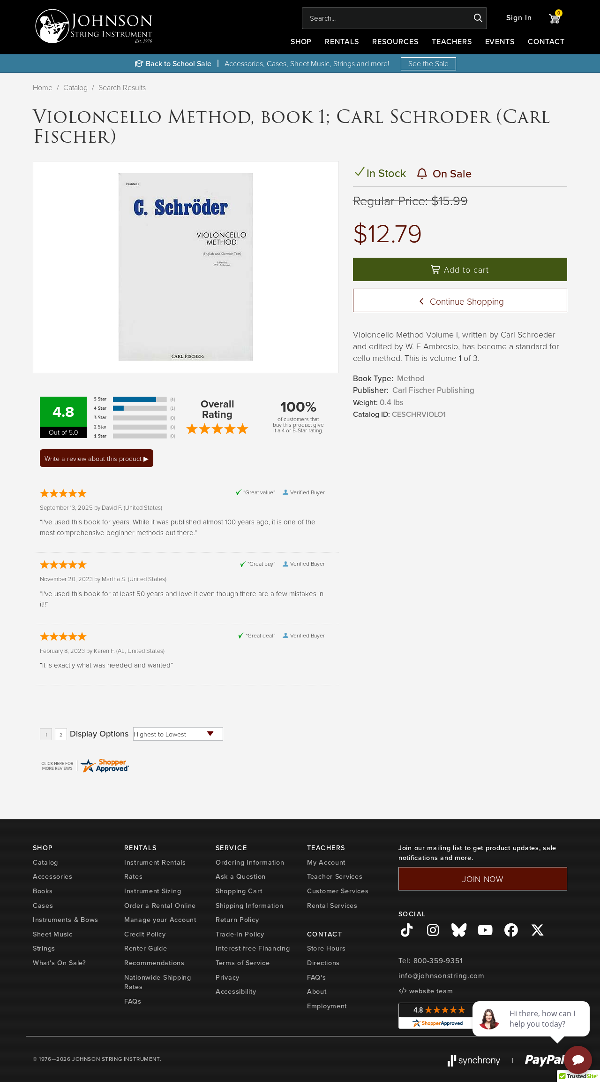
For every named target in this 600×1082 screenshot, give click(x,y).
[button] (519, 18)
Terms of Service (243, 963)
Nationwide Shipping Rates (157, 982)
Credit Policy (144, 934)
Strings (44, 948)
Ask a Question (241, 876)
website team (430, 991)
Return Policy (237, 919)
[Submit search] (478, 18)
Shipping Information (249, 905)
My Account (326, 862)
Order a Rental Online (160, 905)
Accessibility (236, 991)
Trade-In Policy (240, 934)
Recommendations (154, 963)
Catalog (75, 87)
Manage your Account (160, 919)
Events (500, 41)
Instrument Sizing (152, 891)
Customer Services (337, 891)
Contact (546, 41)
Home (42, 87)
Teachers (452, 41)
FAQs (133, 1001)
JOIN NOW (482, 878)
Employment (327, 1006)
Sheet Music (53, 934)
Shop (301, 41)
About (317, 991)
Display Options (99, 733)
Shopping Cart (239, 891)
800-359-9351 (438, 961)
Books (43, 891)
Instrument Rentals (155, 862)
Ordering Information (250, 862)
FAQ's (316, 977)
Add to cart (465, 269)
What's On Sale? (59, 963)
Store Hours (326, 948)
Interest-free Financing (253, 948)
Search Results (122, 87)
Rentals (342, 41)
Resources (395, 41)
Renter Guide (145, 948)
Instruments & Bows (65, 919)
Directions (323, 963)
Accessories (53, 876)
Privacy (228, 977)
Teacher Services (335, 876)
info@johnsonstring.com (441, 976)
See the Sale (428, 63)
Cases (43, 905)
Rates (133, 876)
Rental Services (332, 905)
